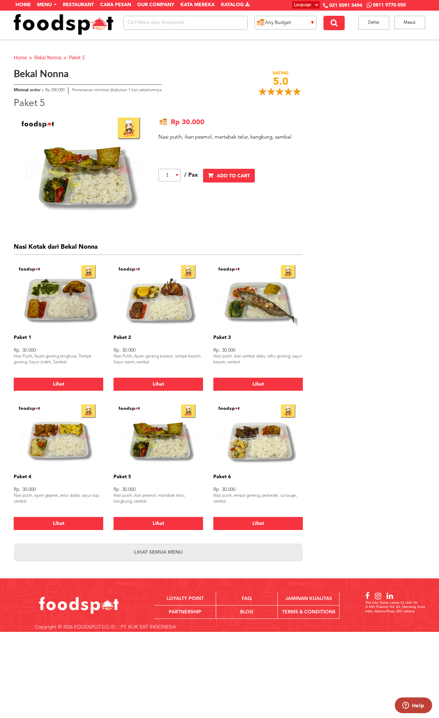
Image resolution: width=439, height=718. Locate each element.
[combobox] (169, 175)
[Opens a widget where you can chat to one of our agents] (413, 706)
